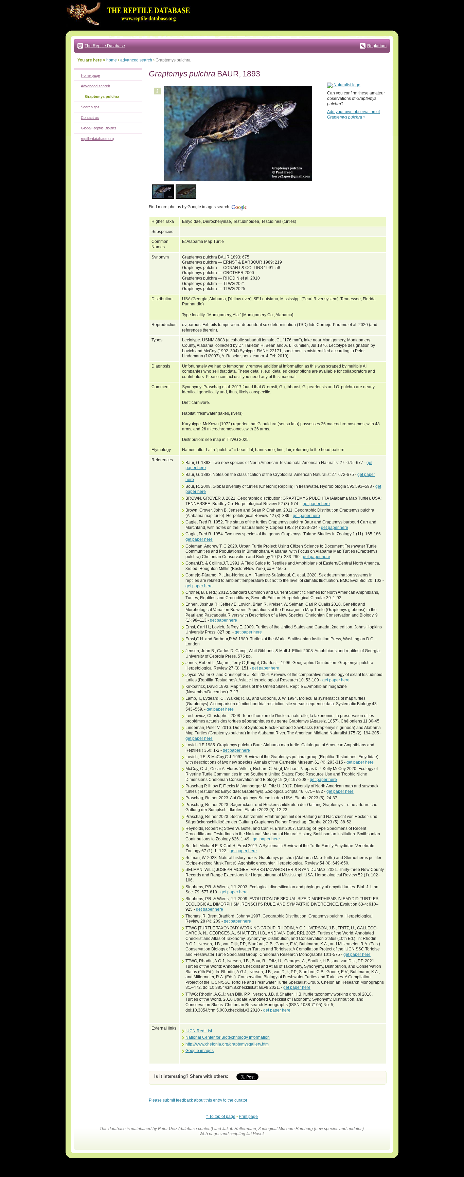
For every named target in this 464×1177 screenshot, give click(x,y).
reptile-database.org (97, 139)
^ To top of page (220, 1116)
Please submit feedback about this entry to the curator (198, 1100)
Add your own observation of (353, 114)
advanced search (136, 60)
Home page (90, 75)
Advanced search (95, 86)
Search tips (90, 107)
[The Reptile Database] (130, 29)
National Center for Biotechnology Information (227, 1037)
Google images (199, 1050)
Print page (248, 1116)
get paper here (316, 503)
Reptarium (377, 45)
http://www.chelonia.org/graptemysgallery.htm (227, 1044)
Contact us (90, 117)
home (111, 60)
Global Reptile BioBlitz (99, 128)
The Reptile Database (105, 45)
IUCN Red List (198, 1031)
